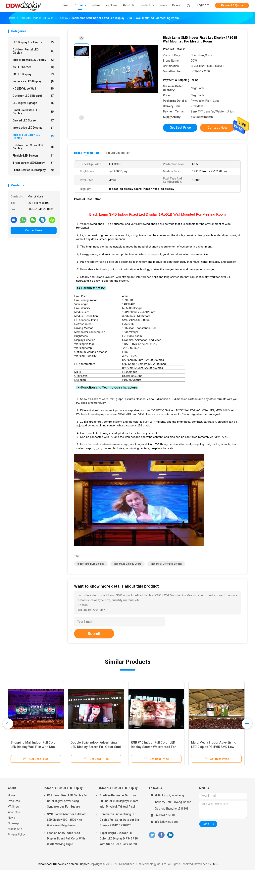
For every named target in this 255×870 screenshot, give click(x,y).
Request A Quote (232, 5)
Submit (94, 633)
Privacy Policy (17, 834)
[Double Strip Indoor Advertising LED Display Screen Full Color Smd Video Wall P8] (96, 709)
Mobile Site (15, 829)
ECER (215, 864)
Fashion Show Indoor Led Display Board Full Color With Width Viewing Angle (66, 838)
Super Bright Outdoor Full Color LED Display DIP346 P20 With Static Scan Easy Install (119, 838)
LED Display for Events (34, 42)
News (11, 817)
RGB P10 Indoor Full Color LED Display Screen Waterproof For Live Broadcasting (153, 747)
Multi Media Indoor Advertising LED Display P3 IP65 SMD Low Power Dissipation (213, 747)
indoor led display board (127, 563)
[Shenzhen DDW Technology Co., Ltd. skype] (42, 219)
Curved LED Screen (34, 120)
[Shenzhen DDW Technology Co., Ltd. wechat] (33, 219)
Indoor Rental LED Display (34, 59)
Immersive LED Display (34, 81)
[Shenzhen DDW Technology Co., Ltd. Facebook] (161, 835)
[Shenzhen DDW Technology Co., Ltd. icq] (52, 219)
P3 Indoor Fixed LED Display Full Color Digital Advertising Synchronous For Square (67, 801)
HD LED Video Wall (34, 88)
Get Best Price (180, 127)
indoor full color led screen (166, 563)
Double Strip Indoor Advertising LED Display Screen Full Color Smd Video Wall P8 (96, 747)
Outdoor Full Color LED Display (34, 147)
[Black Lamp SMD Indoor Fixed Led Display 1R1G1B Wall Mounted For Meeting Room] (124, 69)
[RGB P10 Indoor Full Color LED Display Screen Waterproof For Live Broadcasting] (156, 709)
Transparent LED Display (34, 162)
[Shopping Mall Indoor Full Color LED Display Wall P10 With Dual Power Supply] (36, 709)
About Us (14, 812)
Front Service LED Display (34, 170)
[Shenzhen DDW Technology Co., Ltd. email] (14, 219)
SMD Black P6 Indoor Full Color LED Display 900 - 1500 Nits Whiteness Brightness (67, 820)
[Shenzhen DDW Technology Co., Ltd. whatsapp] (23, 219)
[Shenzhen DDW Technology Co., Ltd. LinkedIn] (170, 835)
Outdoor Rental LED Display (34, 51)
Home (12, 795)
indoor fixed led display (90, 563)
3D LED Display (34, 74)
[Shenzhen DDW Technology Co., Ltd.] (23, 6)
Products (14, 801)
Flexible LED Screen (34, 155)
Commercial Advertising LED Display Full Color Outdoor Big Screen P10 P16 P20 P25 (119, 820)
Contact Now (33, 230)
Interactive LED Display (34, 127)
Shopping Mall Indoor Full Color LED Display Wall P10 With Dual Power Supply (34, 747)
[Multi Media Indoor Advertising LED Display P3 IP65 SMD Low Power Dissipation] (216, 709)
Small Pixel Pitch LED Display (34, 112)
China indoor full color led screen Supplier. (63, 864)
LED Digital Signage (34, 103)
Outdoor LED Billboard (34, 95)
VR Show (13, 806)
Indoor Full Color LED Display (34, 136)
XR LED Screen (34, 67)
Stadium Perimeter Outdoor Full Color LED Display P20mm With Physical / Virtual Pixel (119, 801)
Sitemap (13, 823)
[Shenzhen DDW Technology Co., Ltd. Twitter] (152, 835)
